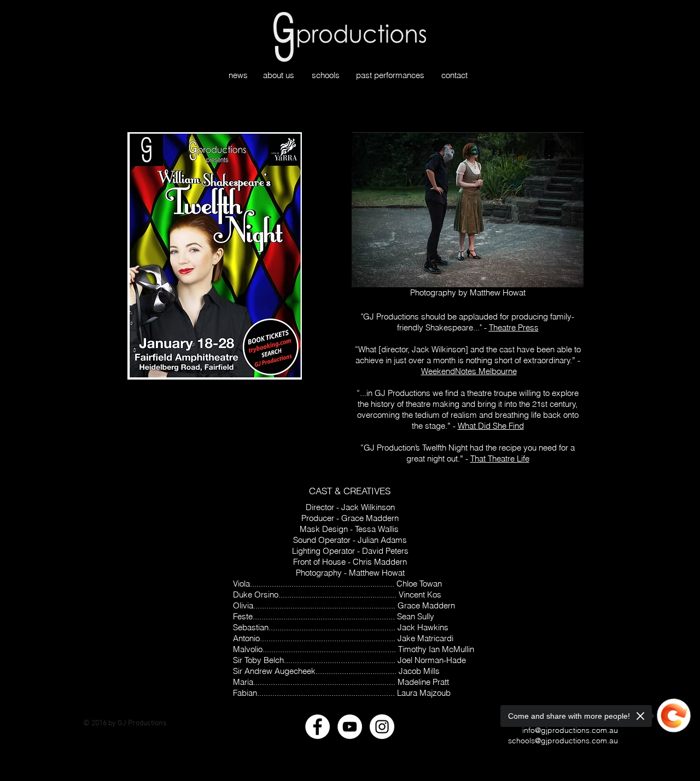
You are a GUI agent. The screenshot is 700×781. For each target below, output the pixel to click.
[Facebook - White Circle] (317, 726)
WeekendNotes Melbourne (469, 371)
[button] (468, 209)
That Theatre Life (499, 458)
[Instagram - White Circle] (382, 726)
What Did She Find (491, 426)
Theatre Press (514, 327)
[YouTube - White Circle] (349, 726)
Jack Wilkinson (438, 349)
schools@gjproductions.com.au (563, 740)
